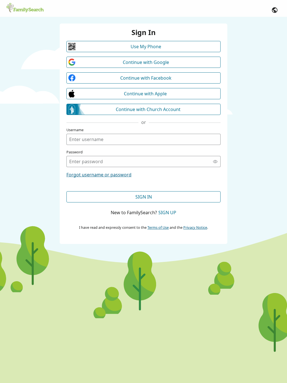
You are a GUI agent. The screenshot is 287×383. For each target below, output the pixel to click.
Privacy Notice (195, 227)
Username (75, 129)
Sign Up (167, 212)
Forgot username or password (98, 175)
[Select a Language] (274, 10)
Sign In (143, 197)
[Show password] (215, 161)
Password (74, 151)
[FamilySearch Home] (25, 8)
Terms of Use (158, 227)
